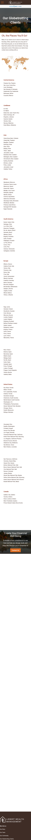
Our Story (2, 829)
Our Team (2, 832)
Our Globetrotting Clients (7, 839)
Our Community (4, 835)
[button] (3, 826)
